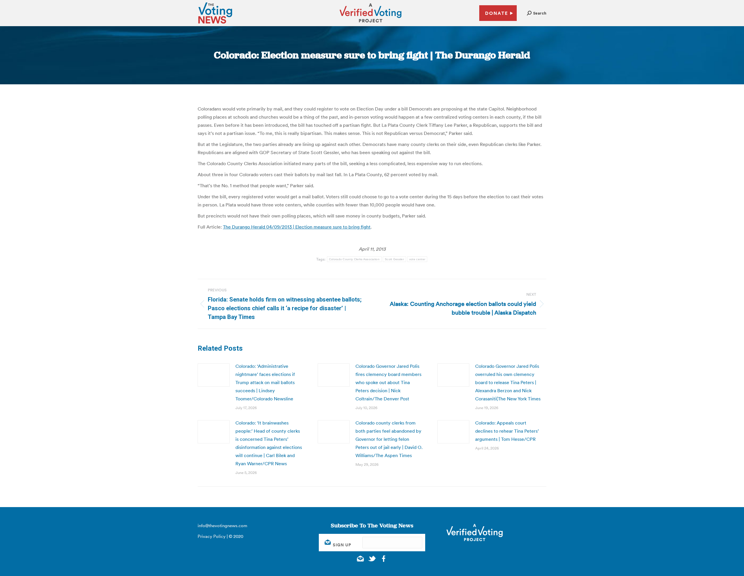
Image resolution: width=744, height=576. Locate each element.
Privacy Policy (212, 536)
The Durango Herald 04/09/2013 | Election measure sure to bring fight (297, 227)
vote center (417, 259)
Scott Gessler (394, 259)
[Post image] (214, 375)
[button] (536, 13)
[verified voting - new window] (371, 23)
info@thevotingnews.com (222, 525)
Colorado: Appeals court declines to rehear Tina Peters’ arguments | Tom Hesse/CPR (507, 431)
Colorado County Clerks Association (354, 259)
